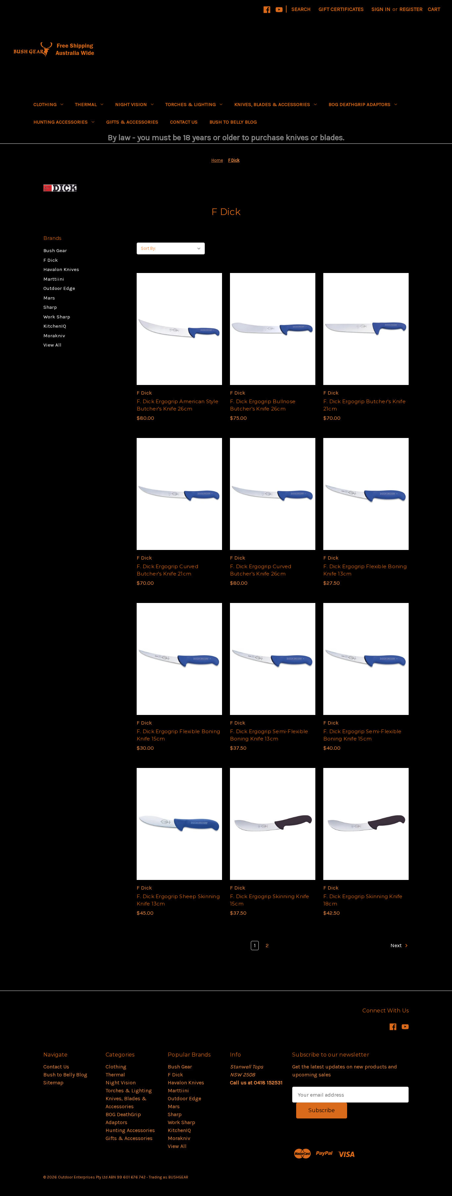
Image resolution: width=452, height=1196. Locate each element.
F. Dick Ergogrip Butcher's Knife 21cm (364, 405)
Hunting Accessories (60, 122)
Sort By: (148, 248)
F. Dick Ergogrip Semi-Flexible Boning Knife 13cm (269, 735)
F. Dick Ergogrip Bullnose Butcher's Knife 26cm (262, 405)
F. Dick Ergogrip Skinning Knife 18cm (363, 900)
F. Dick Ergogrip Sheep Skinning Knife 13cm (178, 900)
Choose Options (272, 837)
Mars (49, 298)
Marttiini (53, 279)
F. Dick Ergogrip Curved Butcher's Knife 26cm (261, 570)
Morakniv (54, 336)
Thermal (86, 104)
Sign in (381, 9)
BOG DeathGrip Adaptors (359, 104)
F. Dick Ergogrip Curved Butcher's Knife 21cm (167, 570)
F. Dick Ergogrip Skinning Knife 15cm (269, 900)
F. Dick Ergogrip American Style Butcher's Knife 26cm (177, 405)
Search (301, 9)
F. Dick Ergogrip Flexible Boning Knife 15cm (178, 735)
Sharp (50, 307)
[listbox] (181, 248)
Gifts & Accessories (132, 122)
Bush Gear (55, 250)
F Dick (50, 260)
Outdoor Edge (59, 288)
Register (411, 9)
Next (396, 945)
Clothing (45, 104)
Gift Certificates (341, 9)
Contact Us (184, 122)
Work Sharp (56, 317)
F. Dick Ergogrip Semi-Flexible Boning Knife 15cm (362, 735)
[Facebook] (266, 9)
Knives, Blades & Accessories (272, 104)
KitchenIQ (54, 326)
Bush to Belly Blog (233, 122)
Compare (177, 329)
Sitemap (53, 1082)
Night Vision (131, 104)
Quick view (178, 315)
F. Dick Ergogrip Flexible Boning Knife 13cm (365, 570)
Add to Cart (179, 342)
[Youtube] (279, 9)
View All (52, 345)
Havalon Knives (61, 269)
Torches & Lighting (190, 104)
